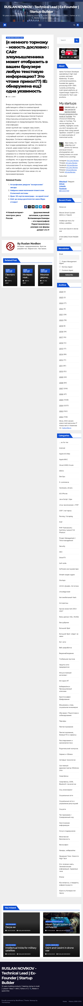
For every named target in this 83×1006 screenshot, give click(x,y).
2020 (61, 320)
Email (61, 254)
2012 (61, 360)
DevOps (62, 476)
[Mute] (75, 57)
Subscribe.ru (66, 428)
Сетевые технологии (67, 760)
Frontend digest (67, 270)
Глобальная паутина (67, 659)
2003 (61, 411)
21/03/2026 (51, 930)
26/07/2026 (11, 930)
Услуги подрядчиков (67, 831)
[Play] (62, 57)
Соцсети (62, 809)
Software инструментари (69, 569)
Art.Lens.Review (73, 160)
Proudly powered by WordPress (12, 1000)
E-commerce (64, 482)
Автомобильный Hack (67, 597)
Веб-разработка (65, 648)
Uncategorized (64, 592)
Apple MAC (63, 459)
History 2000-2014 (75, 1001)
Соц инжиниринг (66, 790)
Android (62, 448)
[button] (74, 25)
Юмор (61, 877)
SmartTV (62, 557)
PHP (60, 522)
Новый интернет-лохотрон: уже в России (15, 215)
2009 (61, 377)
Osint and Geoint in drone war (59, 949)
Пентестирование (66, 727)
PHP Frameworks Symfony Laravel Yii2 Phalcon (67, 530)
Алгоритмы (63, 603)
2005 (61, 400)
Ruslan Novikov (31, 243)
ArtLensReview (72, 165)
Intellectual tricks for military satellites (20, 949)
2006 (61, 394)
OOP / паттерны (65, 511)
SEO (60, 552)
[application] (69, 53)
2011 (61, 366)
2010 (61, 371)
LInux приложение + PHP (68, 505)
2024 (61, 303)
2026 (61, 292)
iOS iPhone (63, 493)
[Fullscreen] (77, 57)
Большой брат (64, 628)
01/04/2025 (51, 954)
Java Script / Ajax (65, 499)
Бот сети (62, 642)
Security (62, 546)
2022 (61, 309)
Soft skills (62, 563)
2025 (61, 297)
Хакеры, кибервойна (67, 850)
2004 (61, 405)
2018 (61, 331)
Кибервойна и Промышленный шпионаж (65, 689)
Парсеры (62, 721)
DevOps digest (66, 267)
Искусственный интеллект (54, 921)
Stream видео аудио (67, 575)
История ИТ (64, 681)
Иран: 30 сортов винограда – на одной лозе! (29, 196)
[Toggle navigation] (40, 25)
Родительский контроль (68, 748)
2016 (61, 343)
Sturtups (62, 580)
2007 (61, 388)
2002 (61, 417)
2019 (61, 326)
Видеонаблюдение (66, 653)
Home (65, 1001)
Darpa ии (62, 207)
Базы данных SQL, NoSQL (69, 617)
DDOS (61, 471)
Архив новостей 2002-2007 (15, 37)
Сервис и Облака (66, 754)
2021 (61, 314)
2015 (61, 349)
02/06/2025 (11, 954)
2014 (61, 354)
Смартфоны (63, 776)
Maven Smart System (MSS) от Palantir (60, 925)
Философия (63, 845)
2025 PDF (64, 191)
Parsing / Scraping (66, 516)
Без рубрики (64, 622)
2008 (61, 383)
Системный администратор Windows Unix (69, 768)
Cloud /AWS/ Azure (66, 465)
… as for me (63, 442)
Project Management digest (68, 262)
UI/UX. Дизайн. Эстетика (69, 586)
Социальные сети (66, 795)
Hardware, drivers (66, 488)
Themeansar (6, 1002)
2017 (61, 337)
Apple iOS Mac (64, 454)
